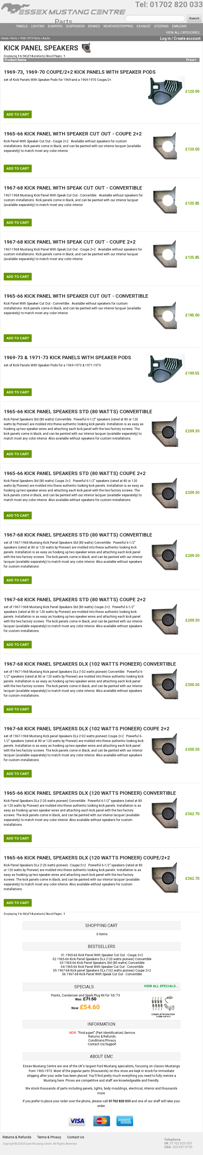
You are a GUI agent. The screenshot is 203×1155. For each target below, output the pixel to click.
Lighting (37, 26)
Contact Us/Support (102, 1044)
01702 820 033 (176, 4)
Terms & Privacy (49, 1137)
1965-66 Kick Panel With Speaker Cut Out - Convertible (104, 967)
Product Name (15, 60)
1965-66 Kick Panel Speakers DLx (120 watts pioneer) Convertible (104, 959)
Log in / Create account (180, 38)
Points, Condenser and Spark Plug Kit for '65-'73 (85, 995)
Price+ (191, 60)
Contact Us (75, 1137)
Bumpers (55, 26)
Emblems (179, 26)
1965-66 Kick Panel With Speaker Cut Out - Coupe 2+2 (104, 955)
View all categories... (184, 32)
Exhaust (144, 26)
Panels (21, 26)
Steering (161, 26)
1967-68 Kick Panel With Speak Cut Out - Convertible (104, 974)
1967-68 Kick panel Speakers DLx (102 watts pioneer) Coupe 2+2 (104, 970)
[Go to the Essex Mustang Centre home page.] (63, 15)
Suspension (75, 26)
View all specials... (161, 986)
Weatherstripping (118, 26)
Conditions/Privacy (102, 1040)
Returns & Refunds (102, 1036)
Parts (63, 21)
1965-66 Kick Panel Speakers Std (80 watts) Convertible (104, 963)
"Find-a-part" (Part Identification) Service (106, 1033)
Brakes (94, 26)
